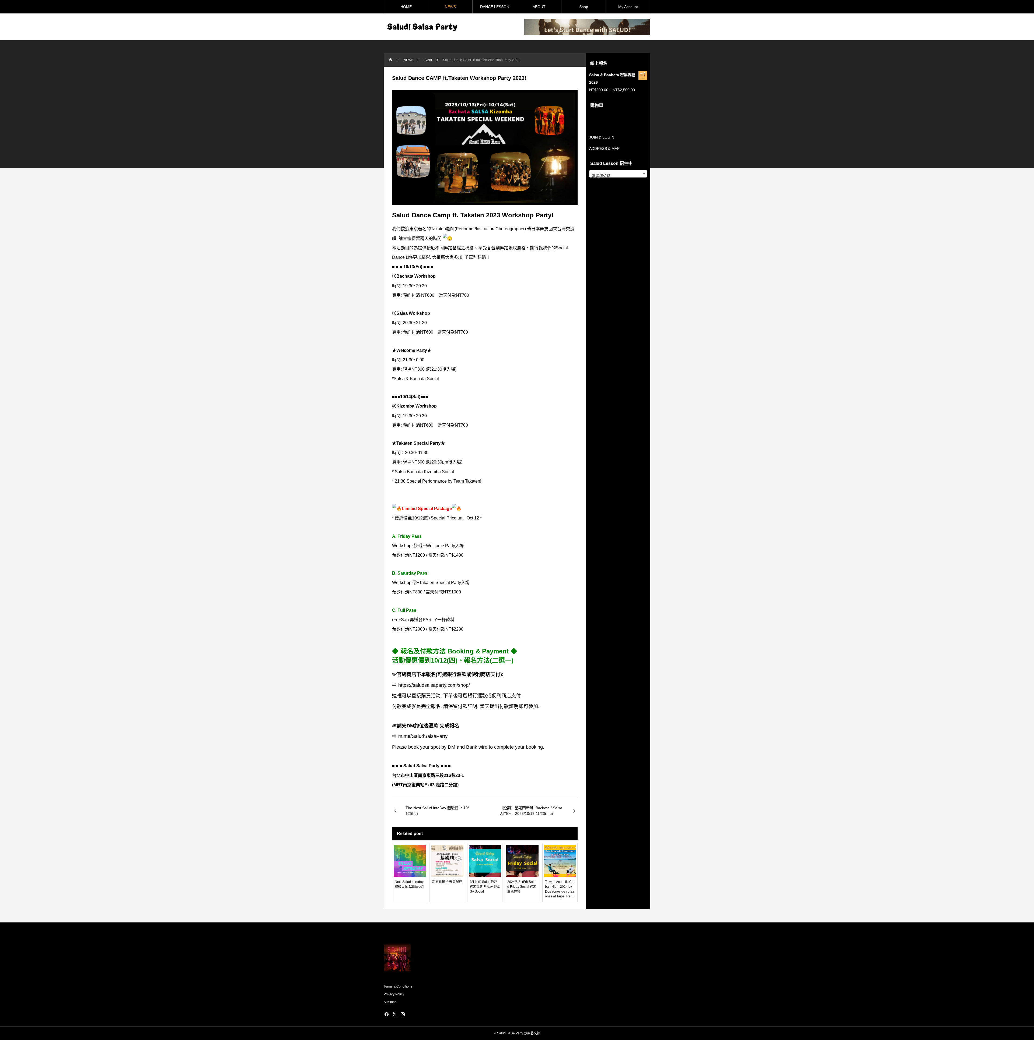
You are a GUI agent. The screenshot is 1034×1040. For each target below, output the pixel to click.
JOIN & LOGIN (601, 137)
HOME (406, 7)
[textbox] (618, 176)
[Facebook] (386, 1014)
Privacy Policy (394, 994)
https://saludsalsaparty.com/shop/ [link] (434, 685)
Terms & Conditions (398, 986)
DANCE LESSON (494, 7)
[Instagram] (402, 1014)
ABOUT (539, 7)
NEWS (450, 7)
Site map (390, 1002)
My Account (628, 7)
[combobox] (618, 174)
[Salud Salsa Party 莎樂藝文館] (421, 27)
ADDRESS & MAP (604, 148)
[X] (394, 1014)
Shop (583, 7)
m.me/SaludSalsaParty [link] (423, 736)
